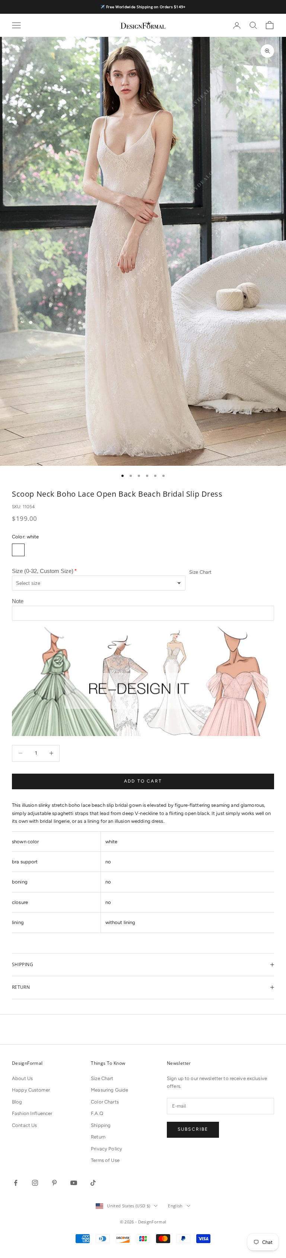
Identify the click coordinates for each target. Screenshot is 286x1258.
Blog (17, 1102)
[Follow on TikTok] (93, 1183)
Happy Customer (31, 1090)
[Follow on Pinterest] (54, 1183)
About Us (22, 1078)
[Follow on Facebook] (15, 1183)
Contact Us (24, 1125)
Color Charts (105, 1102)
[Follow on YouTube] (73, 1183)
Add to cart (143, 781)
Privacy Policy (106, 1149)
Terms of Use (105, 1160)
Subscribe (193, 1129)
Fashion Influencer (32, 1113)
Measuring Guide (109, 1090)
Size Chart (200, 572)
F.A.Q (97, 1113)
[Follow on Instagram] (35, 1183)
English (175, 1205)
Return (98, 1137)
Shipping (101, 1125)
